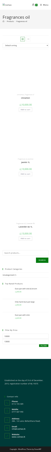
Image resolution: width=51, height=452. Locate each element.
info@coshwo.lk (18, 429)
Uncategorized (8, 275)
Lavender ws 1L (25, 226)
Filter (44, 346)
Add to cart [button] (25, 109)
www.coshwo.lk (18, 437)
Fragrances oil (21, 21)
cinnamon (20, 94)
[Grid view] (22, 39)
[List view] (28, 39)
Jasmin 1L (25, 162)
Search (42, 260)
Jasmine (30, 159)
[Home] (3, 21)
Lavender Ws (30, 223)
